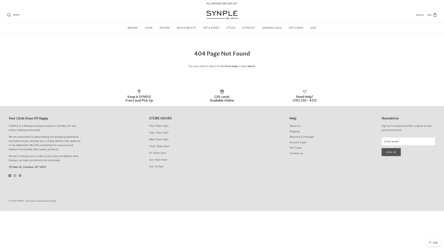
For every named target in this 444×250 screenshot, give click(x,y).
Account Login (297, 142)
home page (231, 66)
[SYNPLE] (222, 15)
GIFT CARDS (296, 27)
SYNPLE (20, 201)
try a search (248, 66)
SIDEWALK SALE (272, 27)
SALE (313, 27)
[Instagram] (15, 175)
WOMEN (165, 27)
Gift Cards (295, 147)
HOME (149, 27)
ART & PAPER (211, 27)
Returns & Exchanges (301, 136)
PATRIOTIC (248, 27)
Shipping (294, 131)
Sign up (391, 152)
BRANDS (133, 27)
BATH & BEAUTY (186, 27)
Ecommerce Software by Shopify (40, 201)
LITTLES (230, 27)
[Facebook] (10, 175)
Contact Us (296, 153)
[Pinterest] (20, 175)
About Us (295, 125)
